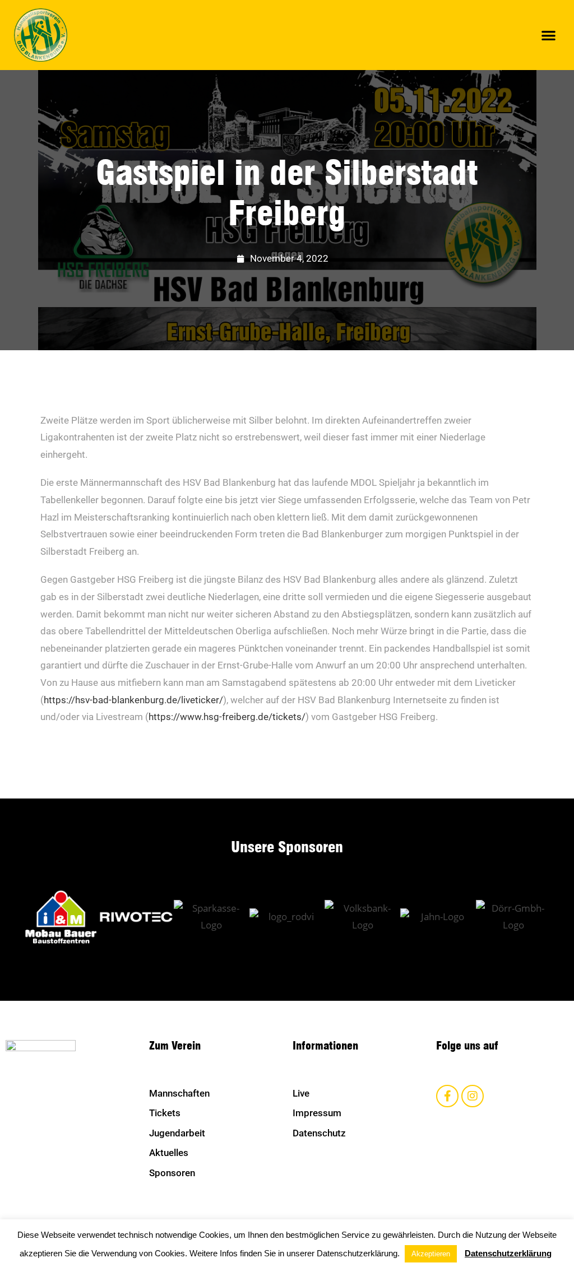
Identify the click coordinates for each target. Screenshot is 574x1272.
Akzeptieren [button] (430, 1254)
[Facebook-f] (447, 1096)
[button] (549, 35)
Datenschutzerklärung (508, 1253)
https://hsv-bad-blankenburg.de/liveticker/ (133, 699)
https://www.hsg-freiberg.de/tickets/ (227, 716)
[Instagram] (472, 1096)
